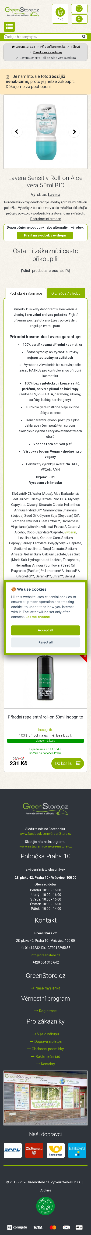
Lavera (54, 194)
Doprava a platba (47, 1041)
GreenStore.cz (25, 46)
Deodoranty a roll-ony (47, 52)
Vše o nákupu (47, 1034)
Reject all (45, 642)
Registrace (47, 1011)
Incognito (45, 730)
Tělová (75, 46)
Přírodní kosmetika (53, 46)
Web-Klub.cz (71, 1182)
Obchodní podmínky (47, 1049)
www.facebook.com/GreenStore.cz (46, 833)
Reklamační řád (47, 1056)
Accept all (45, 630)
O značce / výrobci (66, 293)
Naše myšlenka (47, 988)
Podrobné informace (45, 219)
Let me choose (38, 617)
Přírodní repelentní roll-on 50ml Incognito (45, 717)
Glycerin (70, 532)
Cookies (45, 1190)
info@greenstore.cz (45, 955)
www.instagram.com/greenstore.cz (45, 846)
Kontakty (47, 1064)
